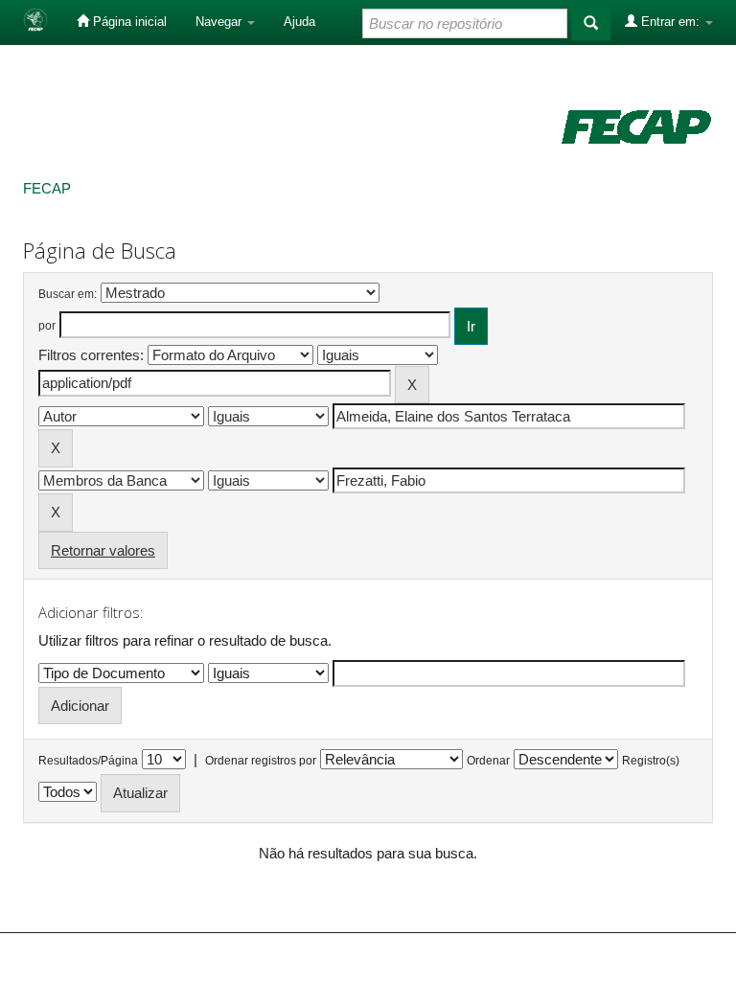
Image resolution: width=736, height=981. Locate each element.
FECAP (47, 188)
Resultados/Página (88, 760)
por (47, 325)
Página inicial (128, 21)
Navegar (220, 21)
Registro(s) (650, 760)
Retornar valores (103, 550)
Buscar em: (67, 294)
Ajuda (299, 21)
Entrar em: (670, 21)
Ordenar (488, 760)
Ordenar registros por (260, 760)
